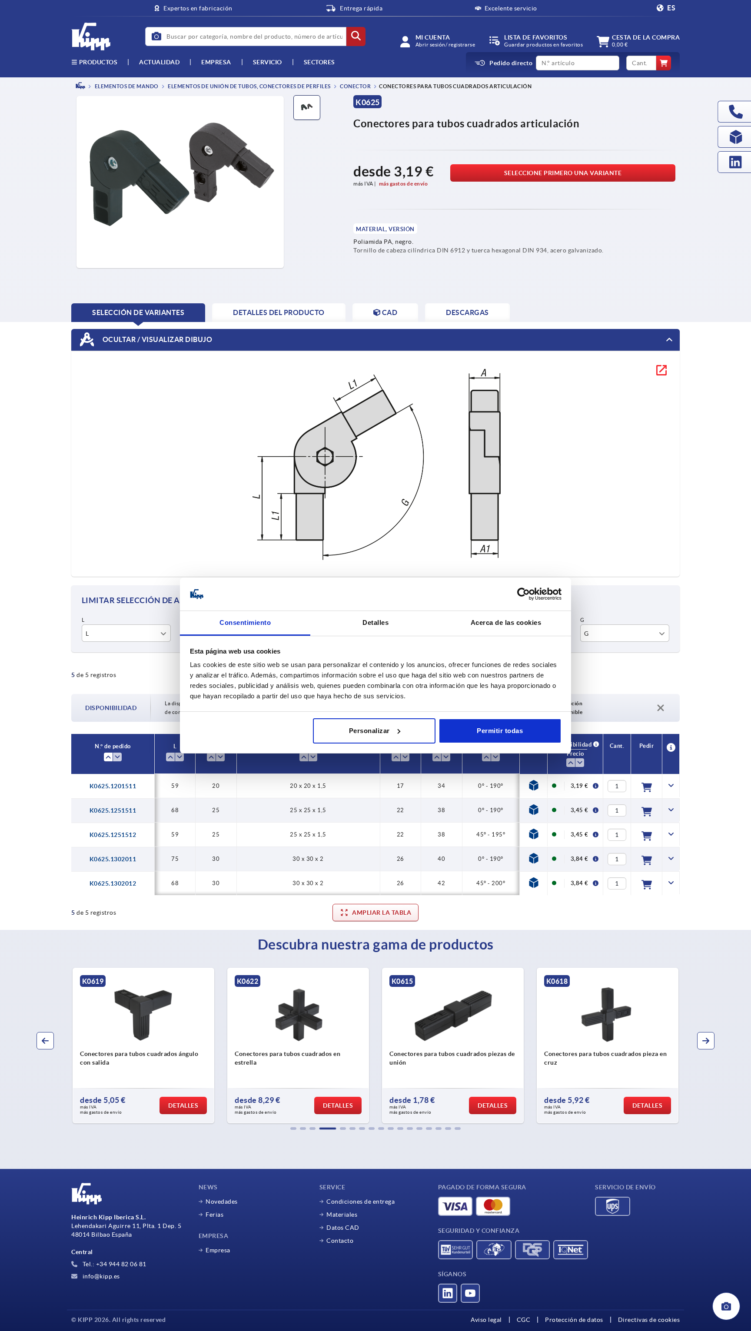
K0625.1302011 (113, 859)
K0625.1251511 (113, 810)
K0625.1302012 (113, 883)
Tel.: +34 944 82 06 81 (113, 1264)
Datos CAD (342, 1227)
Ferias (214, 1214)
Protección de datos (574, 1320)
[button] (293, 1128)
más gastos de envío (403, 183)
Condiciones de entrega (360, 1201)
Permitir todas (500, 730)
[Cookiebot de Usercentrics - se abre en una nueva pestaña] (523, 594)
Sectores (319, 62)
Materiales (341, 1214)
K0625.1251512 (113, 834)
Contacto (339, 1240)
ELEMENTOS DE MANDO (126, 86)
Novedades (222, 1201)
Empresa (216, 62)
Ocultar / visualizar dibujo (156, 339)
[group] (143, 1045)
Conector (355, 86)
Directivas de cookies (649, 1319)
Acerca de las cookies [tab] (506, 622)
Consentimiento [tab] (245, 622)
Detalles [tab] (375, 622)
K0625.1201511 (113, 786)
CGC (524, 1320)
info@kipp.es (100, 1276)
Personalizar (369, 730)
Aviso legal (486, 1320)
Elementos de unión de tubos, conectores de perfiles (249, 86)
